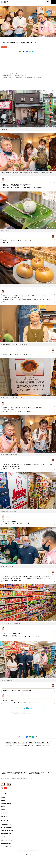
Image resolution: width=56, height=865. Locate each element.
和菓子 (20, 745)
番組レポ (4, 46)
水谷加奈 (15, 742)
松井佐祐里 (8, 742)
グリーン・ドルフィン (6, 846)
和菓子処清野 (38, 745)
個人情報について (5, 813)
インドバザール (46, 745)
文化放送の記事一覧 (6, 778)
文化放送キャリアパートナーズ (8, 830)
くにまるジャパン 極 (23, 742)
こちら (22, 354)
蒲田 (32, 745)
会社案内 (3, 797)
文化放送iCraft (4, 837)
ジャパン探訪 (9, 745)
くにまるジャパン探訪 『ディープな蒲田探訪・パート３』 (22, 778)
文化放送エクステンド (6, 843)
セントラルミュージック (6, 827)
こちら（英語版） (24, 690)
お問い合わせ (4, 816)
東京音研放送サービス (6, 833)
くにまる (48, 742)
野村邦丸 (31, 742)
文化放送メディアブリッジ (7, 840)
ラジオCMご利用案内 (6, 803)
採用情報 (3, 800)
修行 (15, 745)
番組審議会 (3, 810)
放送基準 (3, 806)
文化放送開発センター (6, 824)
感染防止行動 (26, 745)
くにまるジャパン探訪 (39, 742)
